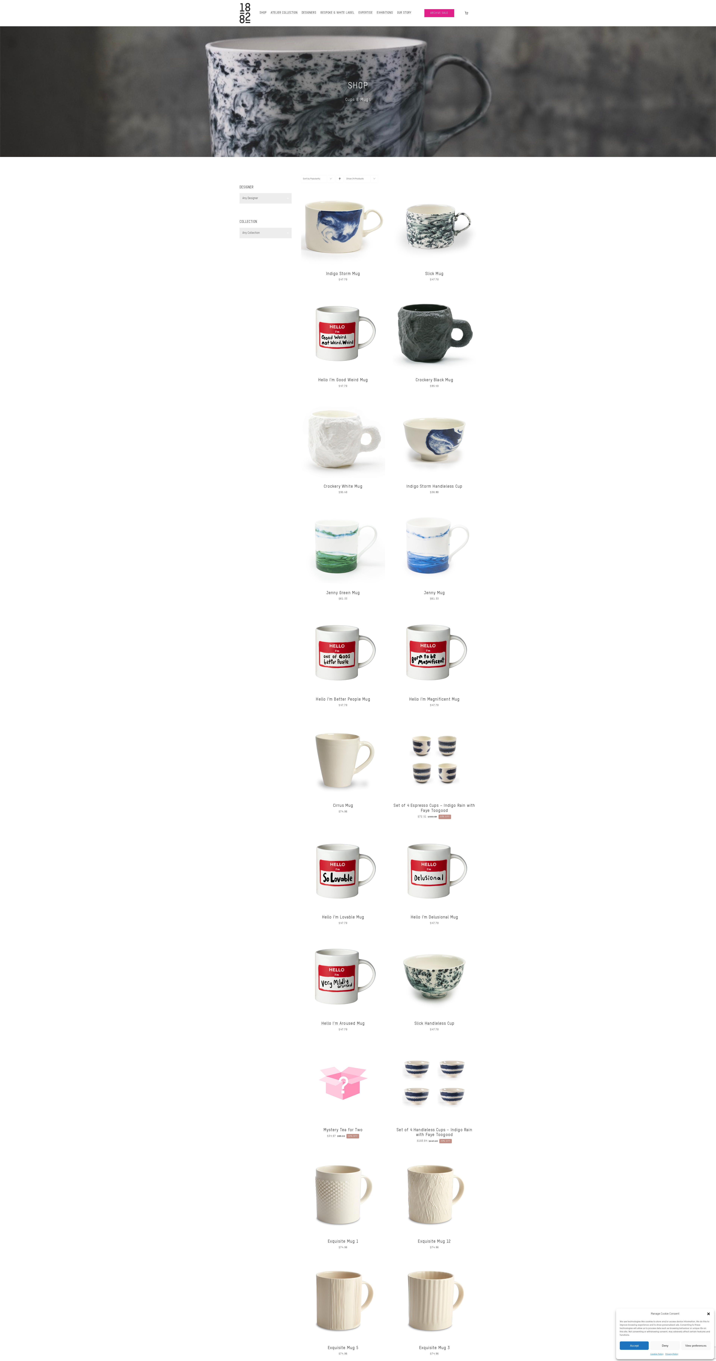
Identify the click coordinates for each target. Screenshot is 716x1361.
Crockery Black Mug (434, 380)
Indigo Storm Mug (343, 274)
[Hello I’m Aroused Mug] (343, 936)
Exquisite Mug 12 (434, 1241)
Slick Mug (434, 274)
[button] (708, 1314)
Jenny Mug (434, 593)
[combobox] (266, 198)
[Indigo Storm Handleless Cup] (434, 399)
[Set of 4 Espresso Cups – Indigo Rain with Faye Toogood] (434, 718)
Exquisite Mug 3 (434, 1348)
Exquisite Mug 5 (343, 1348)
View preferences (695, 1345)
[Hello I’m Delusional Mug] (434, 830)
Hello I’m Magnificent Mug (434, 699)
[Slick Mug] (434, 186)
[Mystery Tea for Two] (343, 1043)
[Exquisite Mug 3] (434, 1261)
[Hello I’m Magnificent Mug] (434, 612)
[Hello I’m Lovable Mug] (343, 830)
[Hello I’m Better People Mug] (343, 612)
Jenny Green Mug (343, 593)
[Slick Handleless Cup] (434, 936)
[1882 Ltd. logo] (245, 4)
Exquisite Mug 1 (343, 1241)
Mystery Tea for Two (343, 1130)
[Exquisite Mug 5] (343, 1261)
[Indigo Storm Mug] (343, 186)
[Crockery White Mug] (343, 399)
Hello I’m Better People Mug (343, 699)
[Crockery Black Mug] (434, 293)
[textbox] (266, 198)
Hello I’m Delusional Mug (434, 917)
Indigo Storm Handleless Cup (434, 486)
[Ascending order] (339, 178)
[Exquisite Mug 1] (343, 1154)
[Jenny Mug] (434, 506)
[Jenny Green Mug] (343, 506)
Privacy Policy (671, 1354)
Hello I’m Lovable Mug (343, 917)
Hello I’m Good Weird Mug (343, 380)
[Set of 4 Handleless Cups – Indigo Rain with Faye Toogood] (434, 1043)
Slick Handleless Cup (434, 1024)
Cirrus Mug (343, 806)
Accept (634, 1345)
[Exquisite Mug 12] (434, 1154)
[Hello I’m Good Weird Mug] (343, 293)
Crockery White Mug (343, 486)
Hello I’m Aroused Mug (343, 1024)
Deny (665, 1345)
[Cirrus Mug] (343, 718)
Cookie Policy (656, 1354)
